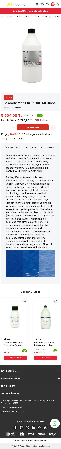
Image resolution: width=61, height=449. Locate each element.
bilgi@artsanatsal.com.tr (12, 411)
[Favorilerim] (58, 4)
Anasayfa (9, 16)
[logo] (16, 4)
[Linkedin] (33, 427)
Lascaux (8, 97)
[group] (30, 55)
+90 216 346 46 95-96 (11, 407)
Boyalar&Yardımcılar (25, 16)
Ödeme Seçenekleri (33, 147)
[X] (27, 427)
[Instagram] (21, 427)
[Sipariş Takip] (42, 4)
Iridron (7, 339)
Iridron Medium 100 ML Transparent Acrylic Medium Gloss (14, 343)
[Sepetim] (53, 4)
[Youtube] (45, 427)
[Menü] (3, 4)
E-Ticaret (22, 446)
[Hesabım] (47, 4)
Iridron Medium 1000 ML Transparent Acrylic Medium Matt (44, 343)
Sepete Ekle (33, 127)
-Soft (14, 446)
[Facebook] (15, 427)
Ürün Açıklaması (12, 147)
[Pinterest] (39, 427)
